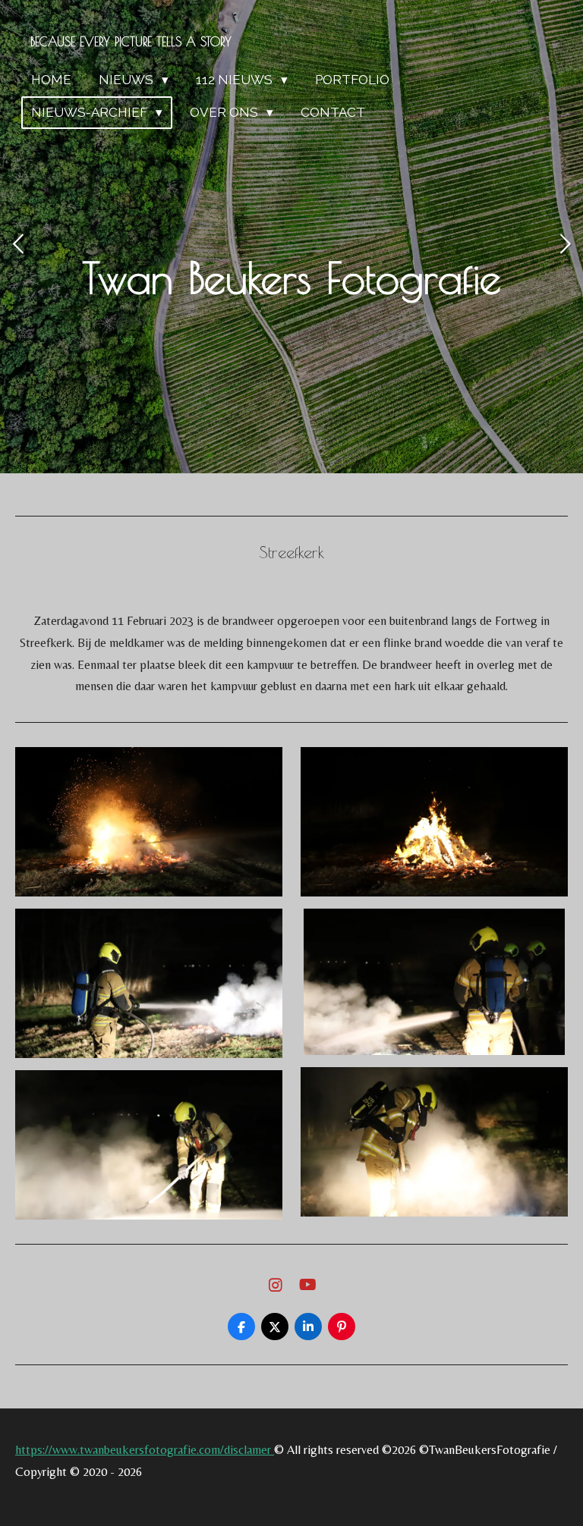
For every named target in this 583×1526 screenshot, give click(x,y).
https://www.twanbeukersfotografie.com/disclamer (144, 1450)
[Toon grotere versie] (148, 821)
